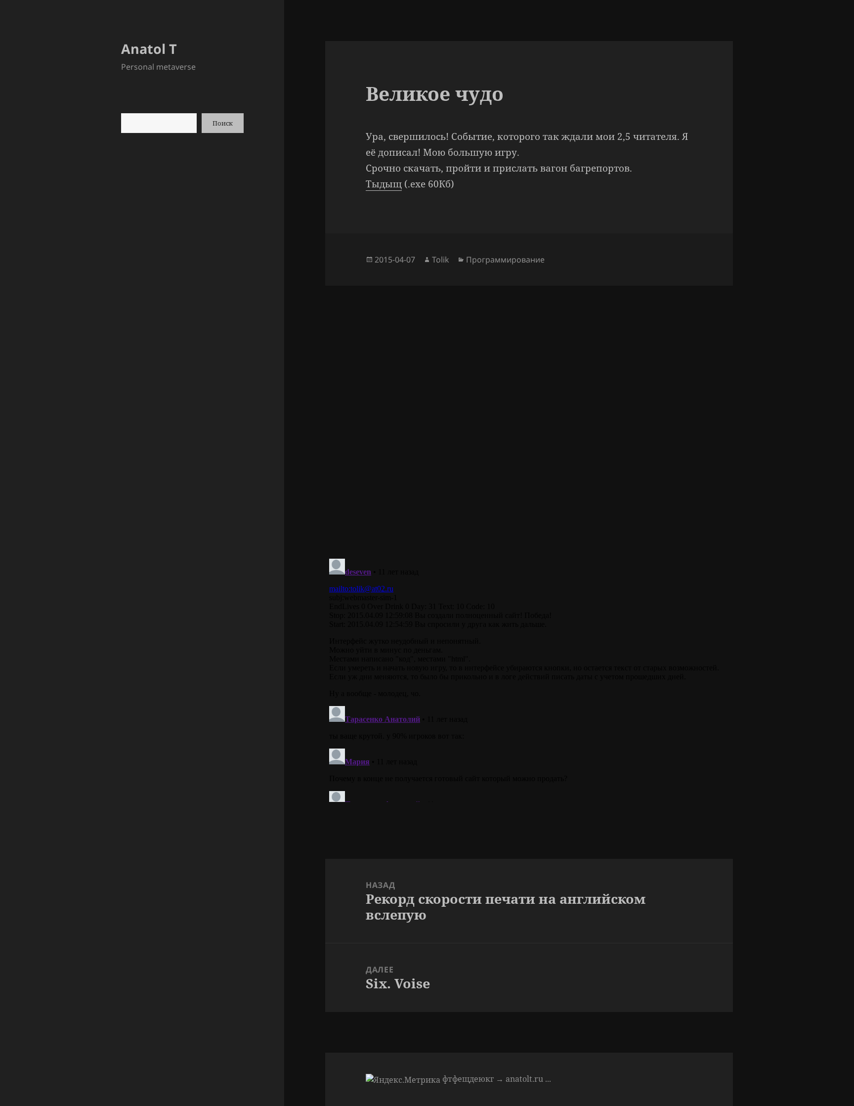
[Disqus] (528, 409)
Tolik (440, 259)
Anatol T (149, 49)
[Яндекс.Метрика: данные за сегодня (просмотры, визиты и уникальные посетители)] (403, 1080)
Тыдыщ (384, 183)
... (548, 1078)
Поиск (223, 123)
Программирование (505, 259)
